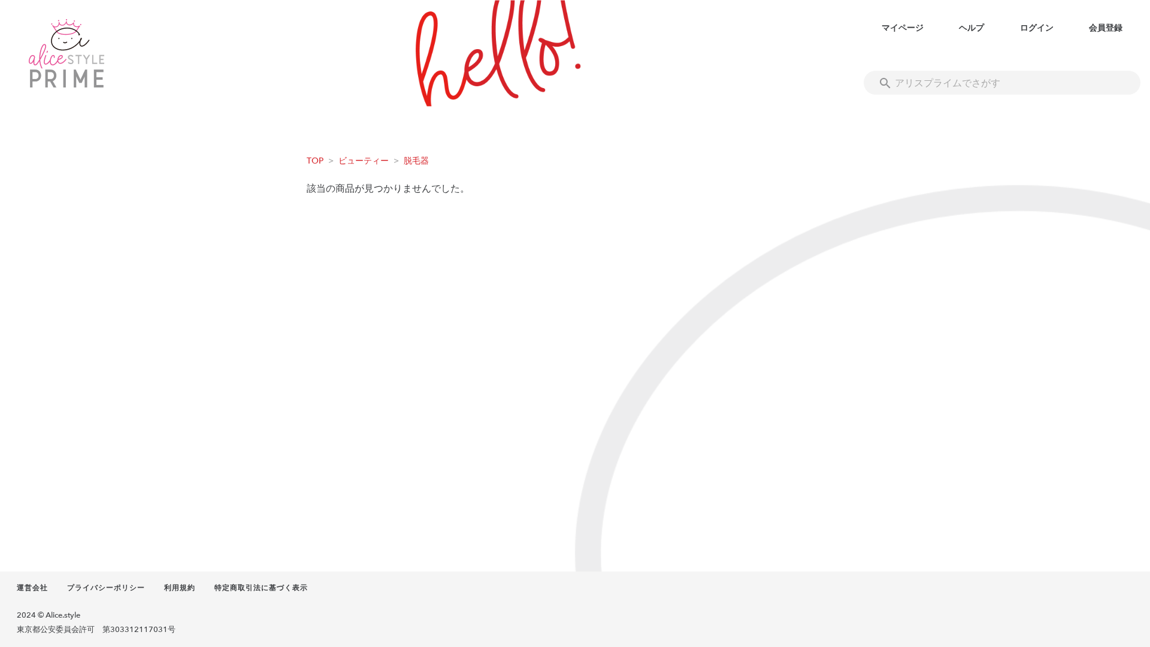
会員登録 (1105, 28)
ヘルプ (971, 28)
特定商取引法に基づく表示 (261, 587)
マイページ (903, 28)
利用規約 (179, 587)
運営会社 (32, 587)
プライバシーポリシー (106, 587)
